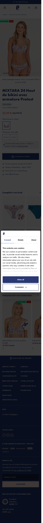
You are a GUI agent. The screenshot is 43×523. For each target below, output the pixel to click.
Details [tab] (21, 240)
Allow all (20, 280)
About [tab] (33, 240)
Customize (19, 287)
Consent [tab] (7, 240)
